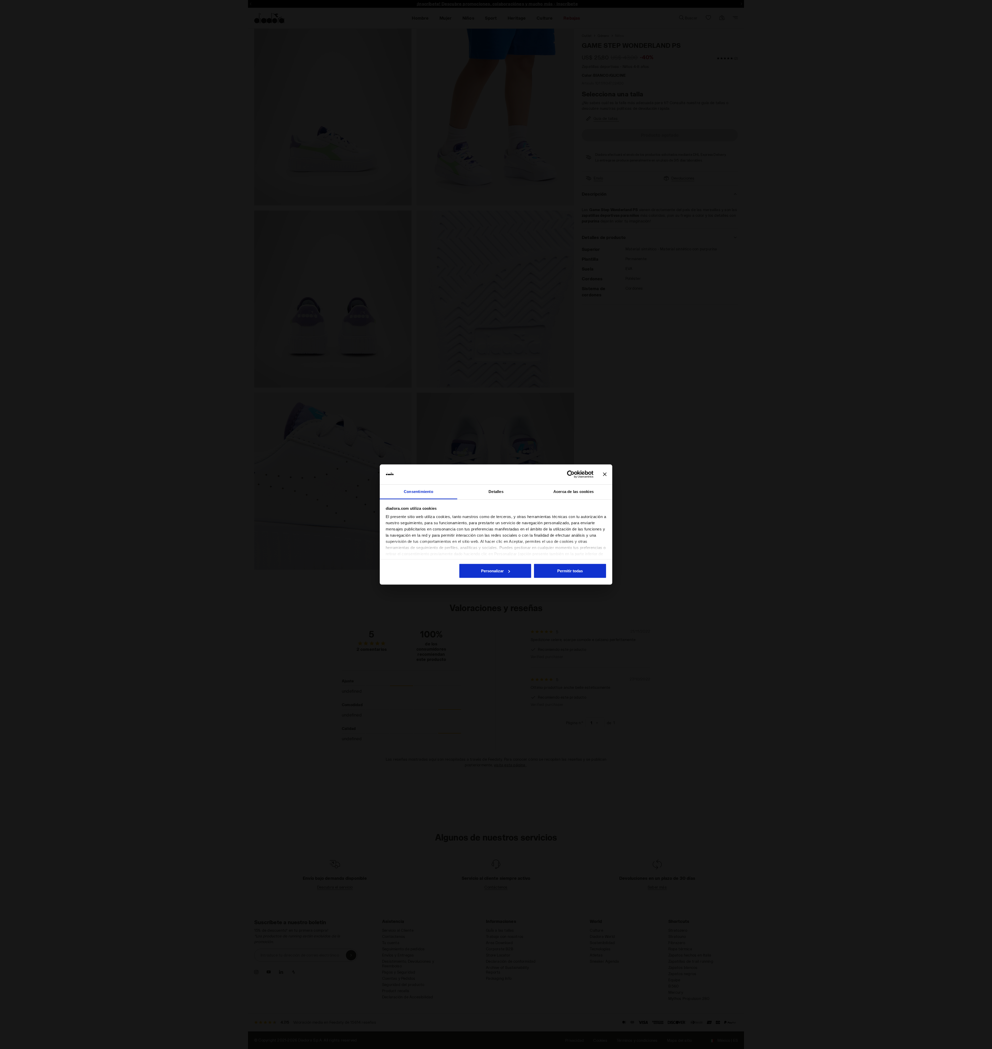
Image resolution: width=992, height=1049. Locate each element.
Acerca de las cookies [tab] (573, 491)
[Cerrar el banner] (605, 474)
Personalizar (492, 571)
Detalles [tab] (496, 491)
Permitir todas (570, 571)
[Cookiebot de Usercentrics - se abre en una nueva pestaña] (570, 474)
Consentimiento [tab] (418, 491)
